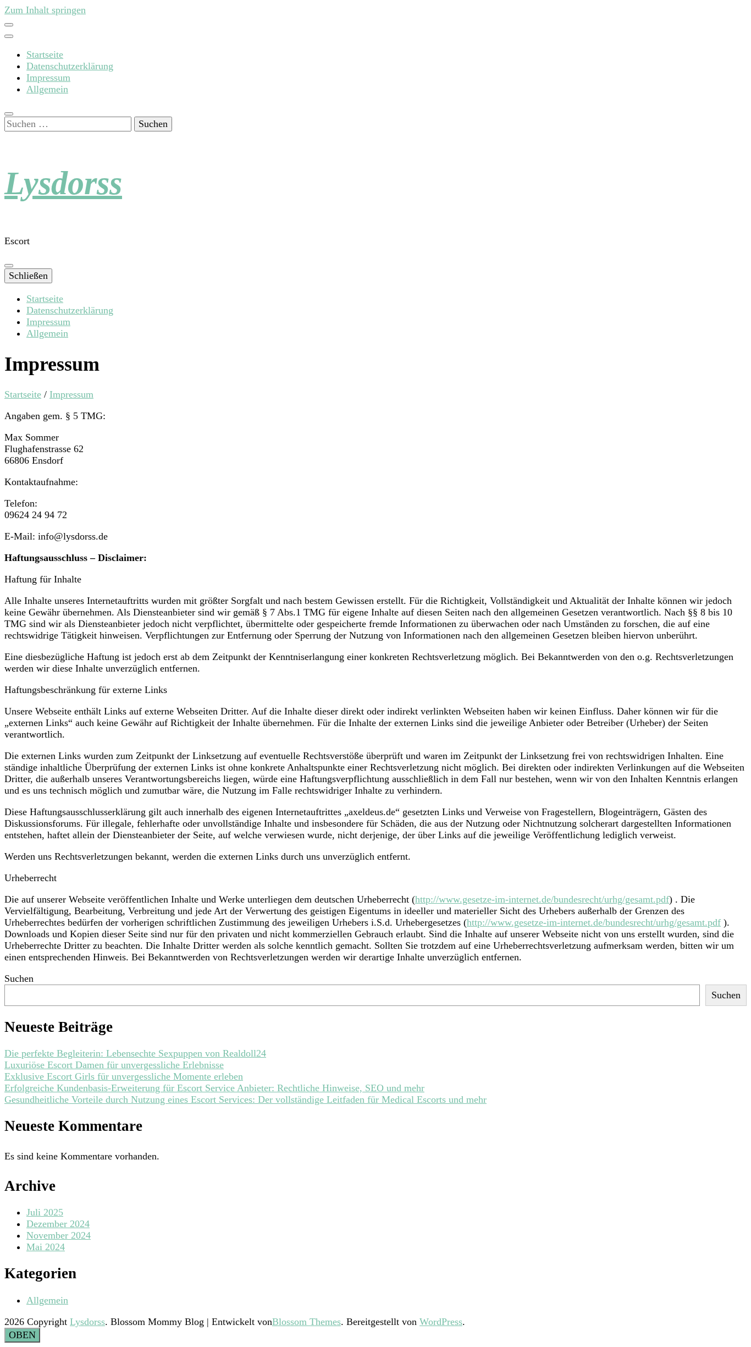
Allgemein (47, 89)
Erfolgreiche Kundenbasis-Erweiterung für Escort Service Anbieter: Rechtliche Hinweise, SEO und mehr (214, 1087)
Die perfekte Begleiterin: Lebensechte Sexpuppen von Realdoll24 (135, 1053)
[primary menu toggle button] (8, 265)
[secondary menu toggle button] (8, 24)
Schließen (28, 275)
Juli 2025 (44, 1212)
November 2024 (58, 1235)
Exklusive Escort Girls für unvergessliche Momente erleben (123, 1076)
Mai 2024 (45, 1246)
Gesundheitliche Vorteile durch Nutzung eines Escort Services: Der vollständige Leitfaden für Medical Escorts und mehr (245, 1099)
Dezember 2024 (58, 1223)
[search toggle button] (8, 114)
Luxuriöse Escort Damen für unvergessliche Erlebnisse (114, 1064)
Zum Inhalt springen (45, 9)
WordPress (440, 1321)
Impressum (48, 77)
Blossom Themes (306, 1321)
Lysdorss (63, 183)
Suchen (19, 978)
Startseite (44, 54)
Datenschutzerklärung (69, 66)
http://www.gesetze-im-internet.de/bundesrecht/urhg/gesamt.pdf (542, 899)
